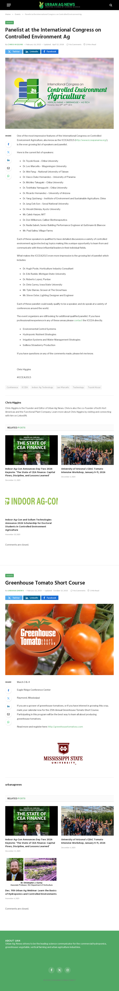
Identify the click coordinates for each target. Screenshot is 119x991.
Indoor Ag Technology (42, 387)
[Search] (110, 5)
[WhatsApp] (8, 176)
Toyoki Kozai (94, 387)
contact (78, 320)
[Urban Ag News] (59, 5)
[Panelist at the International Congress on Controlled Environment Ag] (59, 93)
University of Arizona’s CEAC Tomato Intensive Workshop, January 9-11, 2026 (83, 470)
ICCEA (25, 387)
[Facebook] (8, 144)
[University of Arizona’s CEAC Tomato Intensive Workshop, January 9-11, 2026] (87, 450)
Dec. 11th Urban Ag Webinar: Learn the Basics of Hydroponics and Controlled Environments (31, 892)
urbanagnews (16, 590)
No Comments (75, 44)
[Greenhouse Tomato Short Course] (59, 639)
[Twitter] (8, 152)
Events (10, 22)
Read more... (87, 947)
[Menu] (9, 5)
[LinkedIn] (8, 160)
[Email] (8, 168)
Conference (12, 387)
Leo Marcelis (63, 387)
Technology (78, 387)
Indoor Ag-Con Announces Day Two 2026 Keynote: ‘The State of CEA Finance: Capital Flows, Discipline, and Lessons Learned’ (30, 472)
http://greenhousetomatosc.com (65, 726)
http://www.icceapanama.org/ (91, 140)
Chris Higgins (15, 44)
